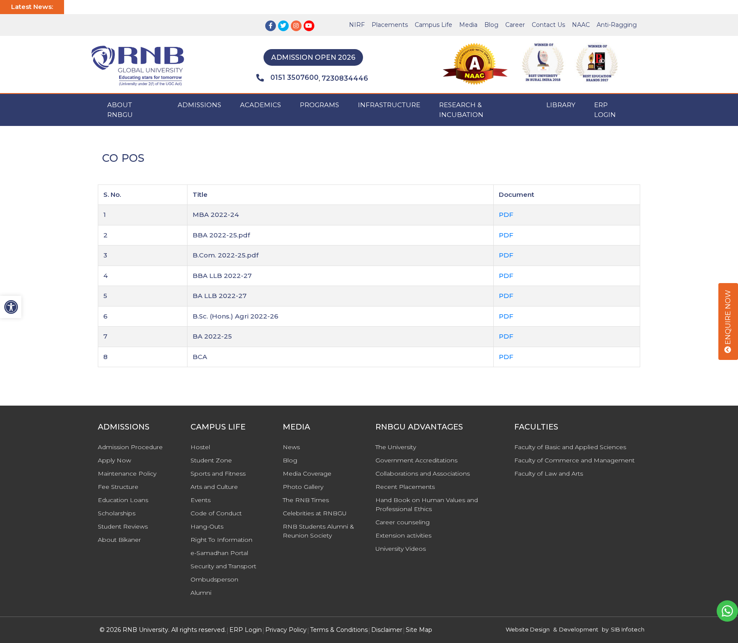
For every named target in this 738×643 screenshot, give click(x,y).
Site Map (419, 630)
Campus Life (433, 25)
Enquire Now (728, 318)
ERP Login (605, 110)
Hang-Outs (206, 526)
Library (560, 105)
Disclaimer (386, 630)
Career (515, 25)
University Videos (400, 548)
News (291, 447)
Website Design (528, 629)
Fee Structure (118, 487)
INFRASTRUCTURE (389, 105)
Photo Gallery (303, 487)
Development (578, 629)
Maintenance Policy (127, 473)
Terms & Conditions (339, 630)
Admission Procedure (130, 447)
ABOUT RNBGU (120, 110)
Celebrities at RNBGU (315, 513)
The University (395, 447)
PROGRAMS (319, 105)
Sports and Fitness (218, 473)
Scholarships (116, 513)
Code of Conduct (216, 513)
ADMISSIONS (199, 105)
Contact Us (548, 25)
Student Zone (211, 460)
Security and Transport (223, 566)
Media (468, 25)
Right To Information (221, 540)
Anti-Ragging (617, 25)
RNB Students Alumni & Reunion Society (318, 531)
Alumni (200, 592)
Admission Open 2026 (313, 57)
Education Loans (123, 500)
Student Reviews (123, 526)
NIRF (357, 25)
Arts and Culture (214, 487)
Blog (491, 25)
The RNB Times (306, 500)
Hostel (200, 447)
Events (200, 500)
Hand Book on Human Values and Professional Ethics (426, 504)
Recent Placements (405, 487)
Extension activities (403, 535)
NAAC (581, 25)
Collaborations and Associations (422, 473)
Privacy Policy (286, 630)
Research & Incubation (461, 110)
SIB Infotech (627, 629)
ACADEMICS (260, 105)
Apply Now (114, 460)
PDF (506, 214)
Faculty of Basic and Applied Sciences (570, 447)
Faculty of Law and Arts (548, 473)
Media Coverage (307, 473)
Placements (390, 25)
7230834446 (345, 78)
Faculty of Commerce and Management (574, 460)
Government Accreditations (416, 460)
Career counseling (402, 522)
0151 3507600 (294, 77)
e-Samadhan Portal (219, 553)
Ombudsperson (214, 579)
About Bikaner (119, 540)
